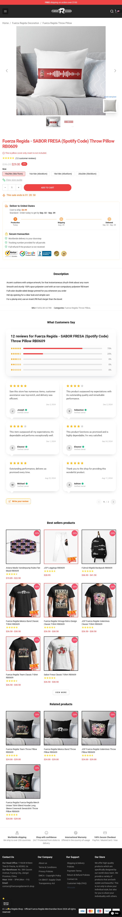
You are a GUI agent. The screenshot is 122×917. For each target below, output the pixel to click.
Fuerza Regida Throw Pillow (57, 23)
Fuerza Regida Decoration (25, 23)
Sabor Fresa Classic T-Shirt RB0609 (60, 674)
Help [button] (116, 913)
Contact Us (72, 879)
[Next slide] (115, 71)
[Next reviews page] (113, 502)
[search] (112, 11)
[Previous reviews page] (99, 502)
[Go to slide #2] (69, 121)
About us (43, 863)
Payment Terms (74, 871)
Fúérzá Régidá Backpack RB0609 (97, 568)
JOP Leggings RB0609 (54, 568)
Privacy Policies (46, 871)
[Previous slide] (7, 71)
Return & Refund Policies (78, 875)
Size (4, 169)
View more (61, 692)
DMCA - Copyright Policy (50, 875)
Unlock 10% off (6, 903)
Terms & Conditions (48, 867)
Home (5, 23)
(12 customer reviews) (25, 158)
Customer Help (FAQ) (77, 883)
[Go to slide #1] (53, 121)
